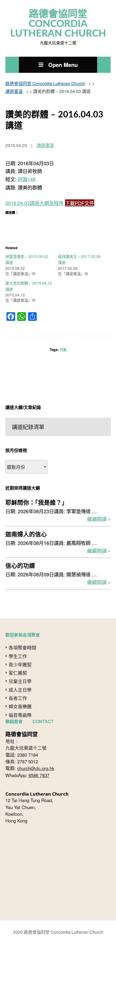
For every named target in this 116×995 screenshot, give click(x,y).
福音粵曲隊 (20, 695)
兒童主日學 (20, 661)
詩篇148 (27, 171)
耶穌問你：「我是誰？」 (36, 489)
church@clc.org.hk (35, 748)
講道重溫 (45, 139)
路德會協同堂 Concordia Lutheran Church (58, 22)
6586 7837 (39, 755)
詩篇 (63, 337)
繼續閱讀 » (99, 503)
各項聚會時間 (22, 628)
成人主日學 (20, 670)
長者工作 (18, 678)
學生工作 (18, 636)
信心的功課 (20, 547)
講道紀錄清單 (28, 414)
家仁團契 (18, 653)
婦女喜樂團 (20, 687)
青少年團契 (20, 644)
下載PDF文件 (79, 194)
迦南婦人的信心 (26, 518)
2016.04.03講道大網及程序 (34, 194)
